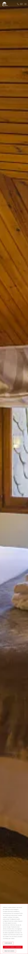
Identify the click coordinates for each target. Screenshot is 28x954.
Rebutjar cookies (9, 951)
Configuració (8, 943)
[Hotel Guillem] (5, 4)
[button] (25, 4)
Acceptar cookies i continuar (12, 947)
